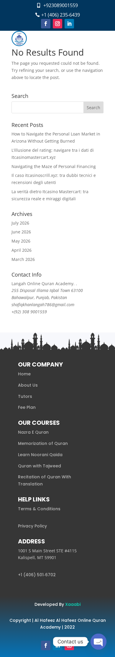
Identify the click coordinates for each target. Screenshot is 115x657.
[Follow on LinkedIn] (69, 23)
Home (24, 374)
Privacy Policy (32, 526)
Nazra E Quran (33, 432)
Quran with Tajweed (39, 466)
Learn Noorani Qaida (40, 455)
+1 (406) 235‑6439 (60, 15)
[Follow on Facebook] (45, 23)
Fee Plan (27, 407)
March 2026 (23, 259)
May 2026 (21, 241)
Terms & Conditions (39, 509)
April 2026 (22, 250)
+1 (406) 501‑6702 (37, 575)
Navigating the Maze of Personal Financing (54, 166)
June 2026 (21, 232)
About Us (28, 385)
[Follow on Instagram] (57, 23)
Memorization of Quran (43, 443)
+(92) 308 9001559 (29, 311)
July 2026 (20, 223)
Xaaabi (72, 604)
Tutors (25, 396)
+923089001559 (60, 5)
